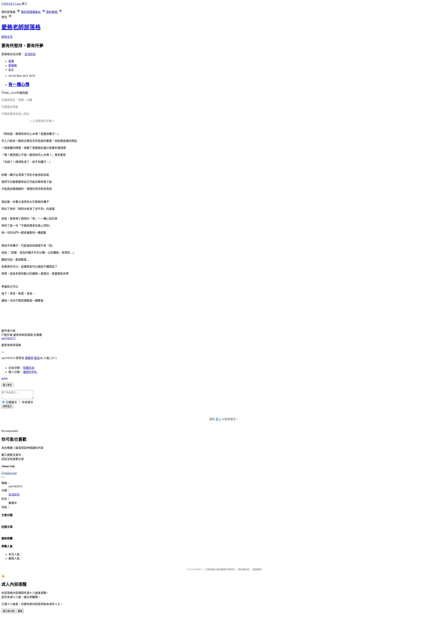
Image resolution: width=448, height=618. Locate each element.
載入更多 (7, 385)
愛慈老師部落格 (21, 27)
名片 (11, 69)
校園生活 (28, 367)
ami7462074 (8, 338)
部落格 (12, 65)
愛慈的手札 (30, 372)
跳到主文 (7, 36)
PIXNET (198, 569)
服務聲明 (257, 569)
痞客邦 (29, 358)
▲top (4, 378)
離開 (20, 611)
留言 (37, 358)
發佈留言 (7, 406)
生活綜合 (30, 54)
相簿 (11, 61)
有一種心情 (18, 84)
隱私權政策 (243, 569)
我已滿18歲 (8, 611)
